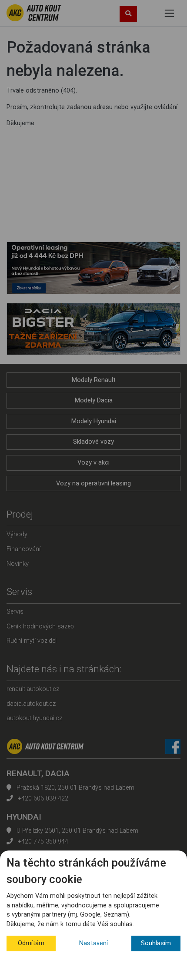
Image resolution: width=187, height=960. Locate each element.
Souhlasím (156, 943)
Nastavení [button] (93, 943)
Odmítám (31, 943)
